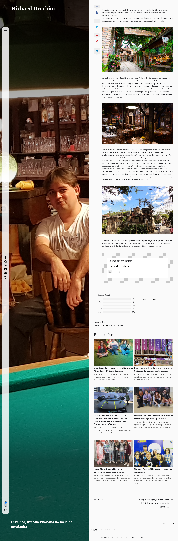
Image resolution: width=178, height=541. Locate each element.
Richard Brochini (24, 532)
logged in (106, 325)
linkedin (124, 537)
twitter (114, 537)
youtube (140, 537)
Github (132, 537)
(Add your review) (149, 299)
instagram (105, 537)
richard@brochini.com (121, 272)
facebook (95, 537)
